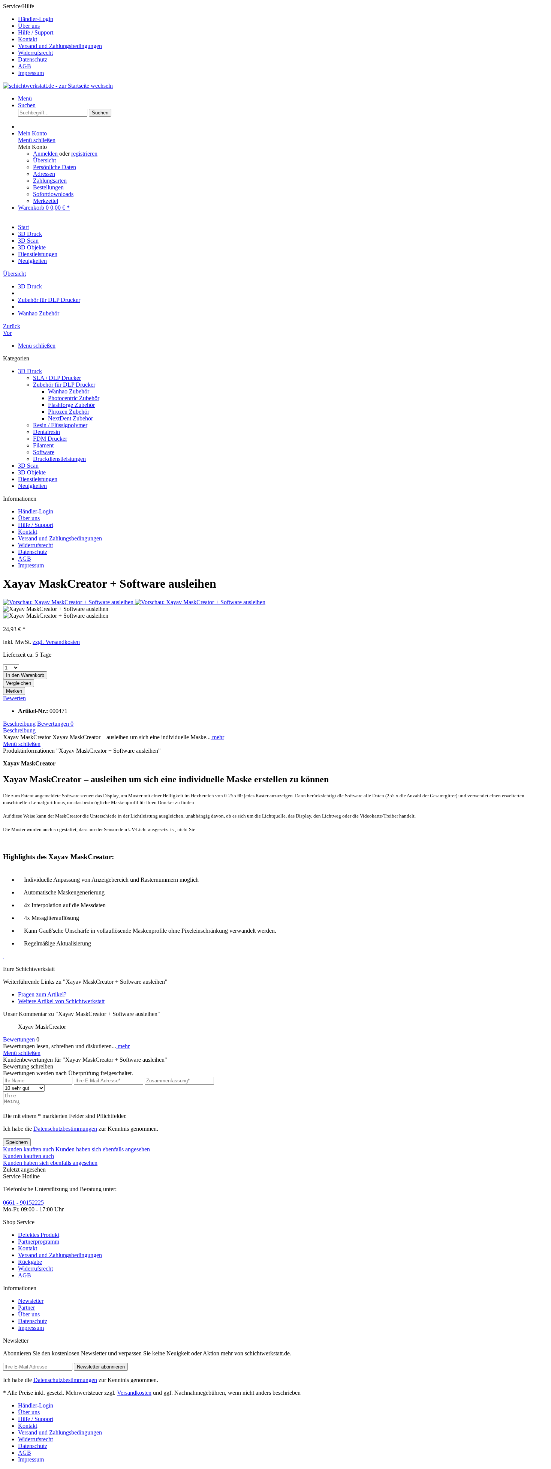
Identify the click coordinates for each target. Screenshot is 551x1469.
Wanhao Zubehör (68, 391)
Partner (26, 1307)
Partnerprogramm (38, 1241)
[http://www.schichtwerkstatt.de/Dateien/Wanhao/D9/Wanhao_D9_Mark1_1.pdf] (3, 957)
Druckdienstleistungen (59, 459)
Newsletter (30, 1301)
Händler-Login (35, 19)
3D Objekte (32, 472)
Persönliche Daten (54, 167)
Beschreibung (19, 723)
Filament (43, 445)
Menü (25, 98)
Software (43, 452)
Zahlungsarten (50, 180)
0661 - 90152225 (23, 1202)
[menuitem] (283, 19)
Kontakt (27, 39)
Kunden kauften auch (28, 1149)
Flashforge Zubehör (71, 405)
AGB (24, 66)
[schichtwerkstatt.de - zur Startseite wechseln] (58, 86)
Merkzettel (45, 201)
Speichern (17, 1142)
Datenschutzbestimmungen (65, 1128)
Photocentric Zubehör (73, 398)
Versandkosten (134, 1392)
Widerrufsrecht (35, 53)
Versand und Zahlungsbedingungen (60, 46)
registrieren (84, 153)
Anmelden (46, 153)
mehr (217, 737)
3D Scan (28, 465)
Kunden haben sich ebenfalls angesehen (102, 1149)
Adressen (44, 174)
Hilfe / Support (35, 32)
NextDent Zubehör (70, 418)
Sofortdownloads (53, 194)
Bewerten (14, 698)
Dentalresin (46, 432)
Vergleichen (18, 683)
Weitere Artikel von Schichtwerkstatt (61, 1001)
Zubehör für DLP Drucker (64, 384)
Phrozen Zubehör (68, 411)
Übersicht (44, 160)
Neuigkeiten (32, 486)
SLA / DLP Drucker (57, 378)
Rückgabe (30, 1262)
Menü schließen (36, 140)
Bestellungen (48, 187)
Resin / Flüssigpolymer (60, 425)
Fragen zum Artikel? (42, 994)
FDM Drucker (50, 438)
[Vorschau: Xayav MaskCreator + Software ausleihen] (69, 602)
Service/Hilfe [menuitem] (52, 39)
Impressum (31, 73)
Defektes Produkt (38, 1235)
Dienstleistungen (37, 479)
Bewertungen (55, 723)
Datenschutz (32, 59)
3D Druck (30, 371)
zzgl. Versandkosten (56, 642)
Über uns (29, 26)
